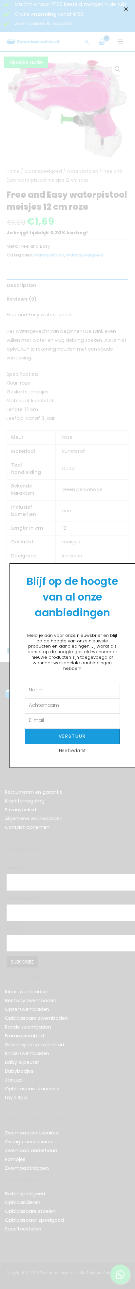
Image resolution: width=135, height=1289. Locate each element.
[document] (67, 644)
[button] (126, 9)
